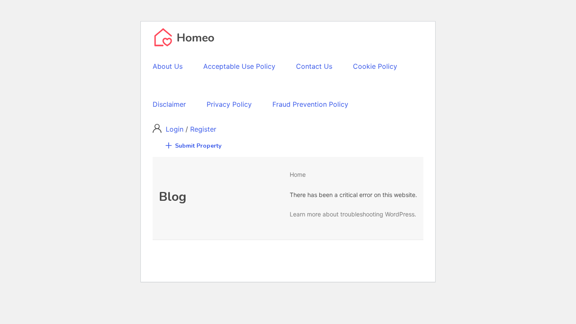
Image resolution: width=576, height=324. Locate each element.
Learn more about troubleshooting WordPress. (353, 214)
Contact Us (314, 66)
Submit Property (198, 146)
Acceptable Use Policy (239, 66)
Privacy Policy (229, 104)
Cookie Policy (375, 66)
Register (203, 129)
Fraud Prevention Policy (310, 104)
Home (298, 174)
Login (176, 129)
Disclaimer (169, 104)
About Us (168, 66)
